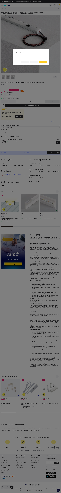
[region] (31, 57)
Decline (34, 62)
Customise (25, 62)
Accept (43, 62)
